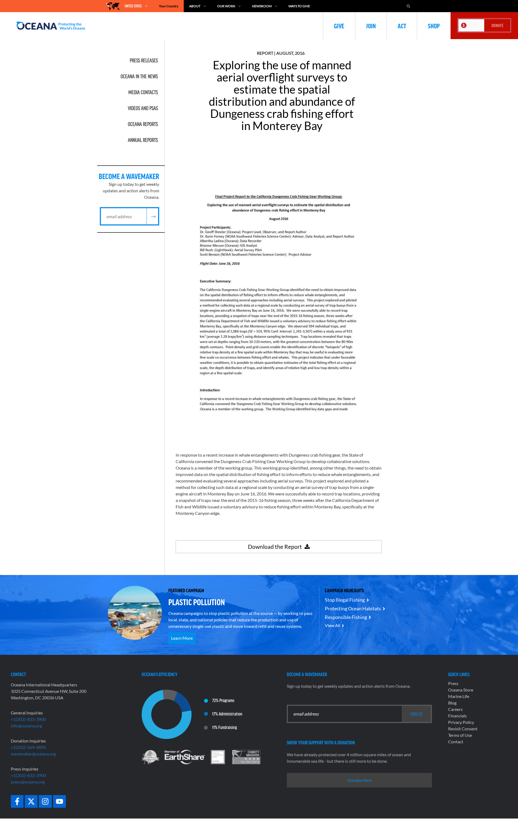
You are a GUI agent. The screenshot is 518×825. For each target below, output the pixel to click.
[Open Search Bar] (408, 6)
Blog (452, 702)
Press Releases (144, 60)
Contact (455, 741)
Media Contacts (143, 92)
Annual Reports (143, 140)
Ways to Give (299, 6)
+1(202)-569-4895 (28, 747)
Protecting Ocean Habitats (353, 608)
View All (332, 625)
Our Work (226, 6)
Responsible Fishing (346, 617)
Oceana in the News (139, 76)
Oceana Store (460, 689)
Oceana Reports (143, 124)
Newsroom (262, 6)
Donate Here (359, 780)
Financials (457, 715)
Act (402, 25)
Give (339, 25)
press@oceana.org (28, 781)
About (194, 6)
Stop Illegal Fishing (345, 600)
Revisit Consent (463, 728)
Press (453, 683)
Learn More (182, 638)
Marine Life (458, 696)
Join (371, 25)
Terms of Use (460, 735)
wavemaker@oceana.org (33, 753)
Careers (455, 709)
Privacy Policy (461, 722)
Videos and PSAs (143, 108)
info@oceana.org (26, 725)
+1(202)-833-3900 (28, 719)
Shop (434, 25)
